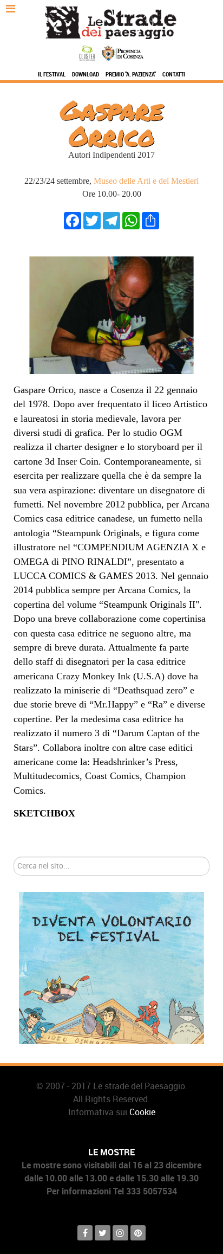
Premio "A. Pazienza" (131, 74)
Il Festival (51, 74)
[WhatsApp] (131, 220)
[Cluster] (88, 52)
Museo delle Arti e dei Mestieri (146, 180)
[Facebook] (72, 220)
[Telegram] (111, 220)
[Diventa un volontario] (111, 967)
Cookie (142, 1112)
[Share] (150, 220)
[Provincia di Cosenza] (123, 52)
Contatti (173, 74)
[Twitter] (92, 220)
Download (85, 74)
